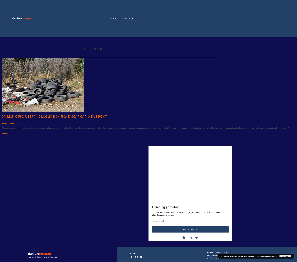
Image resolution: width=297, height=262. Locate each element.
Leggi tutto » (7, 133)
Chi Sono (112, 18)
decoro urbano (8, 123)
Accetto (285, 256)
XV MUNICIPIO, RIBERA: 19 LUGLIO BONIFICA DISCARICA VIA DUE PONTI (55, 116)
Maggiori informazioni (270, 256)
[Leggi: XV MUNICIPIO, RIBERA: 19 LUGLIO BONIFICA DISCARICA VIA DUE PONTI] (43, 85)
